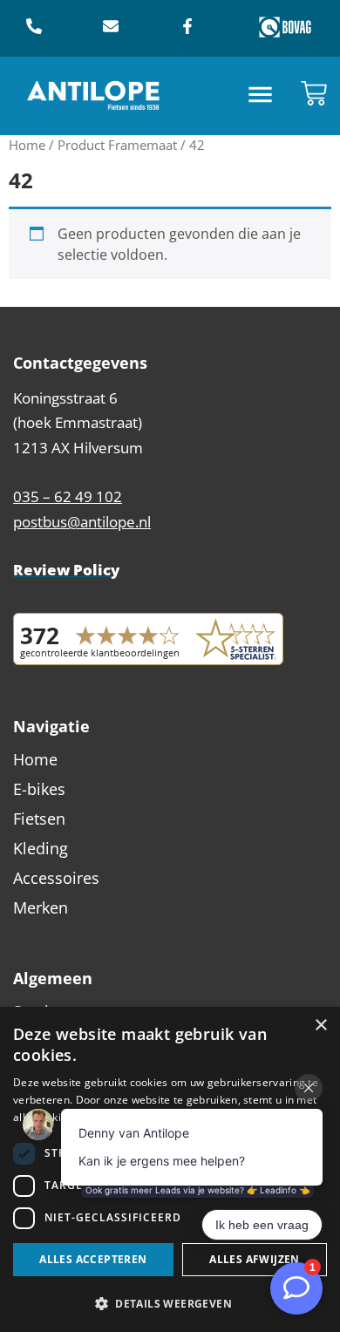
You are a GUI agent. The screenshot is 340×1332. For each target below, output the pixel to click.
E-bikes (39, 788)
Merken (40, 907)
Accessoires (56, 877)
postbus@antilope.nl (82, 522)
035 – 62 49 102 (67, 496)
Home (27, 144)
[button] (261, 96)
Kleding (40, 848)
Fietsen (39, 818)
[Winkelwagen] (314, 93)
